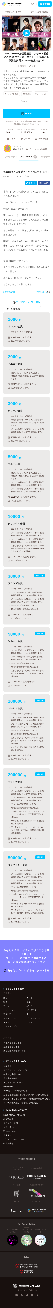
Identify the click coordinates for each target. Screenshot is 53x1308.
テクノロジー (9, 1018)
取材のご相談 (9, 1131)
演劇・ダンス (9, 1014)
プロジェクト (11, 156)
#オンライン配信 (11, 93)
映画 (5, 997)
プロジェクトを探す (13, 11)
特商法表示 (8, 1143)
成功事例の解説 (10, 1078)
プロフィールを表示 (38, 149)
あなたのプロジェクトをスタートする (28, 970)
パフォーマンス (33, 1018)
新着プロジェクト (11, 1046)
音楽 (34, 65)
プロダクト (31, 1010)
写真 (5, 1002)
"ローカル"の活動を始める (15, 1090)
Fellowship (8, 1086)
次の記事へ (41, 291)
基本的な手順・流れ (12, 1074)
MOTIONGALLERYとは (14, 1115)
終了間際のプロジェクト (14, 1050)
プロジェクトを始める (40, 11)
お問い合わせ (9, 1127)
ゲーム (29, 1006)
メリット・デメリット (13, 1082)
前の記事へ (11, 291)
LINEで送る (43, 139)
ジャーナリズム (10, 1026)
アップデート (28, 156)
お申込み (7, 1066)
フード (29, 1022)
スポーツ (7, 1022)
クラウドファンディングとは (16, 1070)
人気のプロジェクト (12, 1042)
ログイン (34, 3)
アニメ (6, 1006)
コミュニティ (9, 1010)
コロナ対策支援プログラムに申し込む (20, 1102)
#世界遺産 (27, 93)
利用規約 (7, 1135)
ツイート (28, 139)
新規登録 (46, 4)
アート (29, 997)
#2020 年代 (8, 1119)
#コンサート (26, 101)
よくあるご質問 (10, 1123)
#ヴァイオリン (41, 93)
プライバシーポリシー (13, 1139)
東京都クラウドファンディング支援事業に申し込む (26, 1098)
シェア (13, 139)
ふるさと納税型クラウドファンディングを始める (25, 1094)
